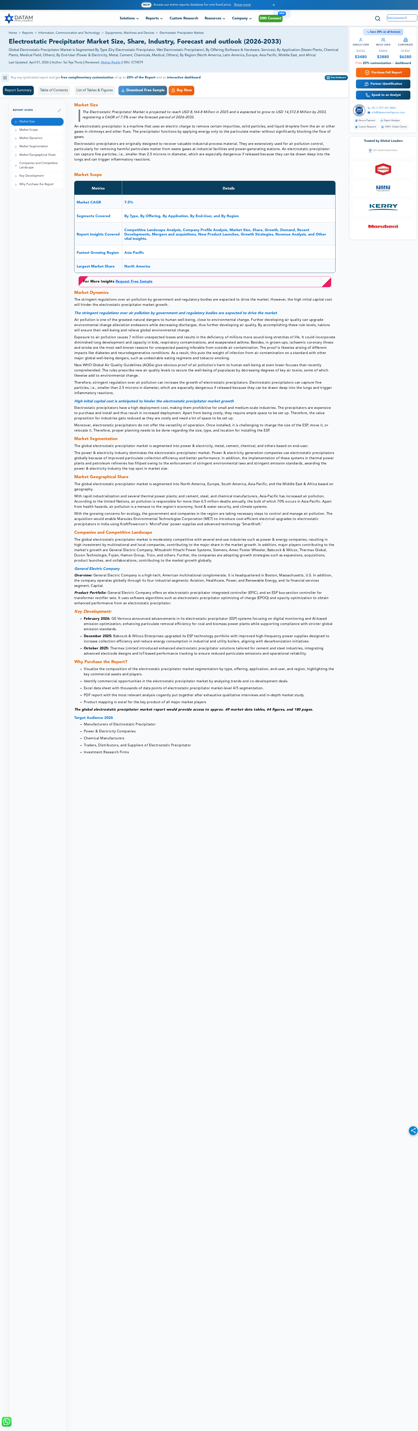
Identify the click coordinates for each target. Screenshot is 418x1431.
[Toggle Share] (413, 1130)
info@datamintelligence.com (388, 112)
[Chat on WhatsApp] (7, 1422)
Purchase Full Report (387, 72)
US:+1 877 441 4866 (383, 108)
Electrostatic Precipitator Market (182, 32)
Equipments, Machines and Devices (129, 32)
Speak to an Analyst (386, 95)
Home (13, 32)
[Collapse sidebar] (59, 110)
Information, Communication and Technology (69, 32)
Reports (27, 32)
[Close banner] (273, 5)
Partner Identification (386, 83)
